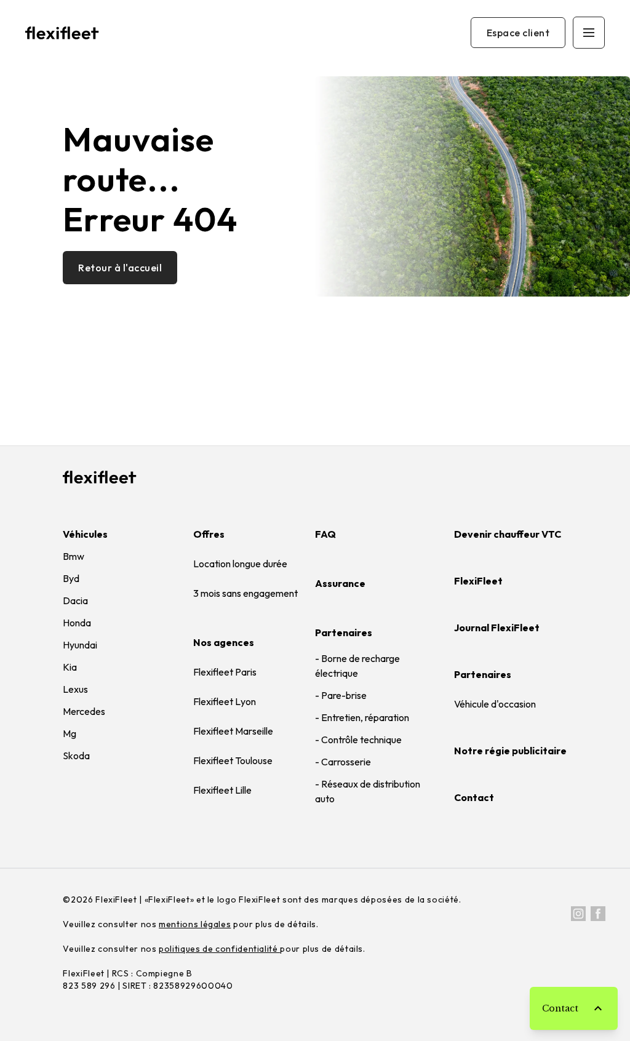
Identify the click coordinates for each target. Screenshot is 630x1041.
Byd (71, 578)
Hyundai (80, 645)
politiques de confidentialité (219, 948)
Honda (77, 622)
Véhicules (85, 534)
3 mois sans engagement (245, 593)
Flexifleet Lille (222, 790)
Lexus (75, 689)
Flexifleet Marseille (233, 731)
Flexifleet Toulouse (233, 760)
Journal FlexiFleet (497, 627)
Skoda (76, 755)
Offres (209, 534)
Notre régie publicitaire (510, 750)
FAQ (325, 534)
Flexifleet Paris (225, 672)
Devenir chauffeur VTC (507, 534)
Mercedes (84, 711)
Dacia (75, 600)
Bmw (73, 556)
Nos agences (223, 642)
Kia (70, 667)
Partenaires (343, 632)
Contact (474, 797)
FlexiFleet (478, 581)
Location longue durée (240, 563)
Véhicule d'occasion (495, 704)
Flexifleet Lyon (224, 701)
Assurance (340, 583)
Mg (69, 733)
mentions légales (195, 924)
